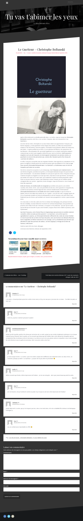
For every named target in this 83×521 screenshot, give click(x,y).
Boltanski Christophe (17, 256)
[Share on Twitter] (14, 233)
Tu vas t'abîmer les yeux (41, 16)
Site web (5, 486)
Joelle (14, 369)
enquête (24, 256)
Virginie (14, 293)
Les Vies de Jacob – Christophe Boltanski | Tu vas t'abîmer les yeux (28, 437)
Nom (5, 471)
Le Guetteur (37, 256)
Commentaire (7, 452)
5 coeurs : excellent (31, 53)
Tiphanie (14, 402)
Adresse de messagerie (10, 478)
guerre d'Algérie (30, 256)
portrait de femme (48, 256)
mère (42, 256)
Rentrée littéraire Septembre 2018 (59, 53)
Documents (38, 53)
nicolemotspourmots (18, 328)
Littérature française (46, 53)
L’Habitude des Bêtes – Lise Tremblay (15, 275)
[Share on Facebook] (10, 233)
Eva (24, 53)
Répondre (74, 304)
